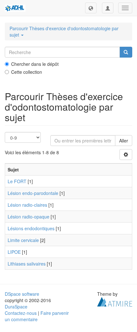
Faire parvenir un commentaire (37, 316)
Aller (123, 140)
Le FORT (17, 181)
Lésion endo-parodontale (33, 193)
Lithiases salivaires (27, 263)
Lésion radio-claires (27, 205)
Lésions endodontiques (31, 228)
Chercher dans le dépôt (35, 64)
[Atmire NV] (114, 301)
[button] (91, 8)
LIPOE (14, 252)
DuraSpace (16, 306)
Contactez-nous (21, 313)
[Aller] (125, 52)
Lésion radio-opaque (28, 216)
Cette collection (26, 72)
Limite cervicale (23, 240)
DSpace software (22, 294)
